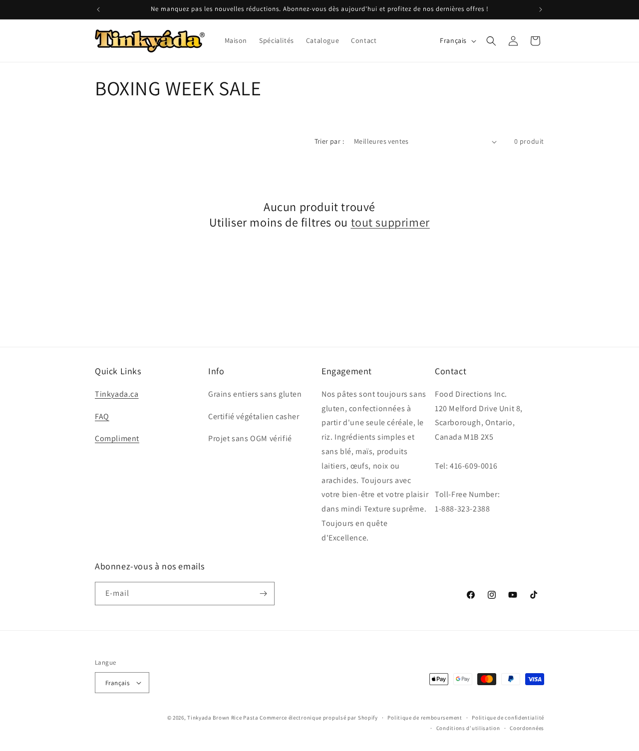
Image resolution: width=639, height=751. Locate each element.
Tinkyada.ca (117, 394)
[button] (491, 41)
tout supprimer (390, 222)
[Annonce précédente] (98, 9)
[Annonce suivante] (541, 9)
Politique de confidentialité (508, 717)
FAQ (102, 416)
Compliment (117, 438)
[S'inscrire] (263, 593)
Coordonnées (527, 728)
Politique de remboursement (424, 717)
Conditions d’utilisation (468, 728)
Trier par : (329, 141)
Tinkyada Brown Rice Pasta (223, 717)
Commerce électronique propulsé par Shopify (318, 717)
